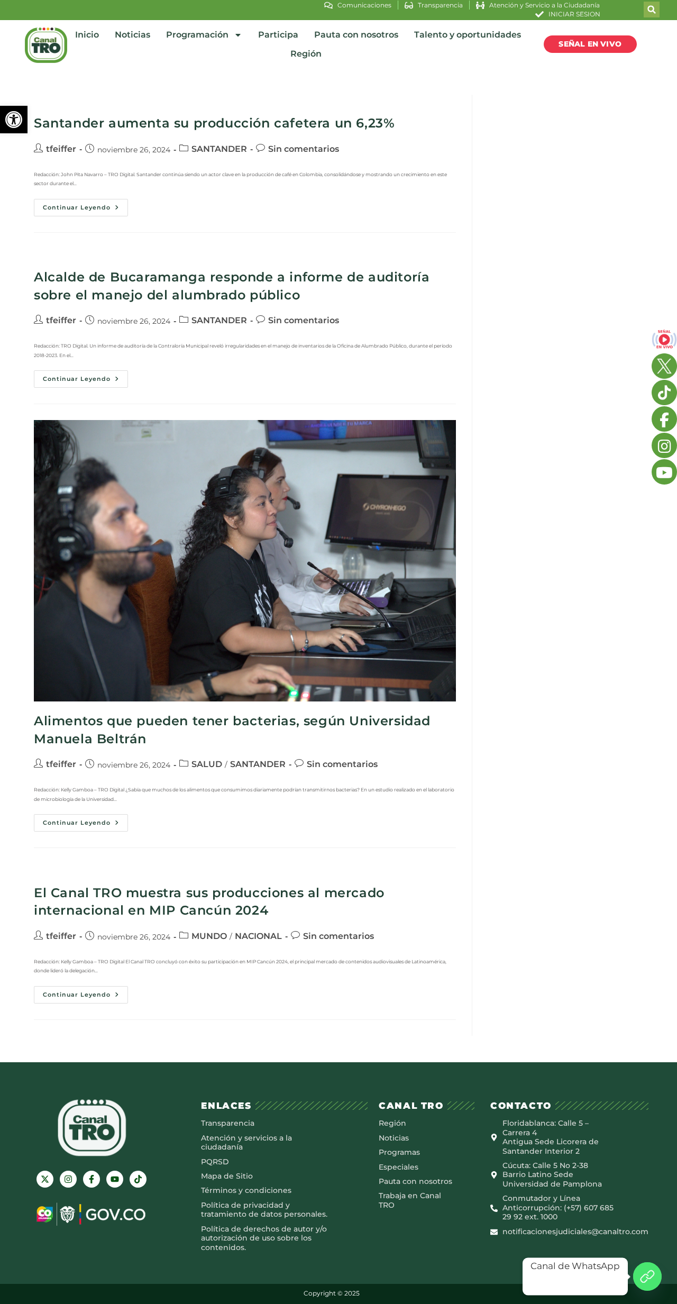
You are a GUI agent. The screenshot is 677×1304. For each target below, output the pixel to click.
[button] (14, 119)
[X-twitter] (44, 1179)
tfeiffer (61, 149)
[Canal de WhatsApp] (647, 1276)
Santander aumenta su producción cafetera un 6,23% (214, 123)
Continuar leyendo (85, 205)
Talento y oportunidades (467, 35)
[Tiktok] (138, 1179)
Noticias (132, 35)
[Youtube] (114, 1179)
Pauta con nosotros (356, 35)
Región (306, 54)
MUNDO (209, 936)
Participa (278, 35)
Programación (197, 35)
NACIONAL (258, 936)
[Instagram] (68, 1179)
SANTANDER (219, 149)
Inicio (87, 35)
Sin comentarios (303, 149)
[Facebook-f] (91, 1179)
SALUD (206, 764)
